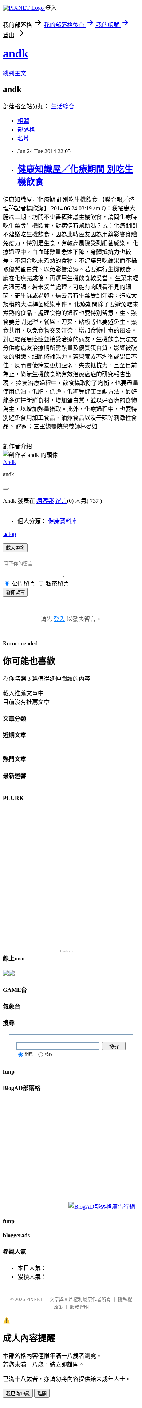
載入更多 (15, 548)
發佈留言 (15, 592)
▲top (9, 534)
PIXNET (34, 1299)
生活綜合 (62, 106)
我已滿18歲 (18, 1393)
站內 (49, 1054)
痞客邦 (45, 501)
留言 (61, 501)
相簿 (23, 121)
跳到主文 (14, 73)
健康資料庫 (62, 521)
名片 (23, 138)
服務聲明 (79, 1307)
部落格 (26, 130)
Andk (9, 462)
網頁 (29, 1054)
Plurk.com (67, 951)
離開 (42, 1393)
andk (15, 53)
